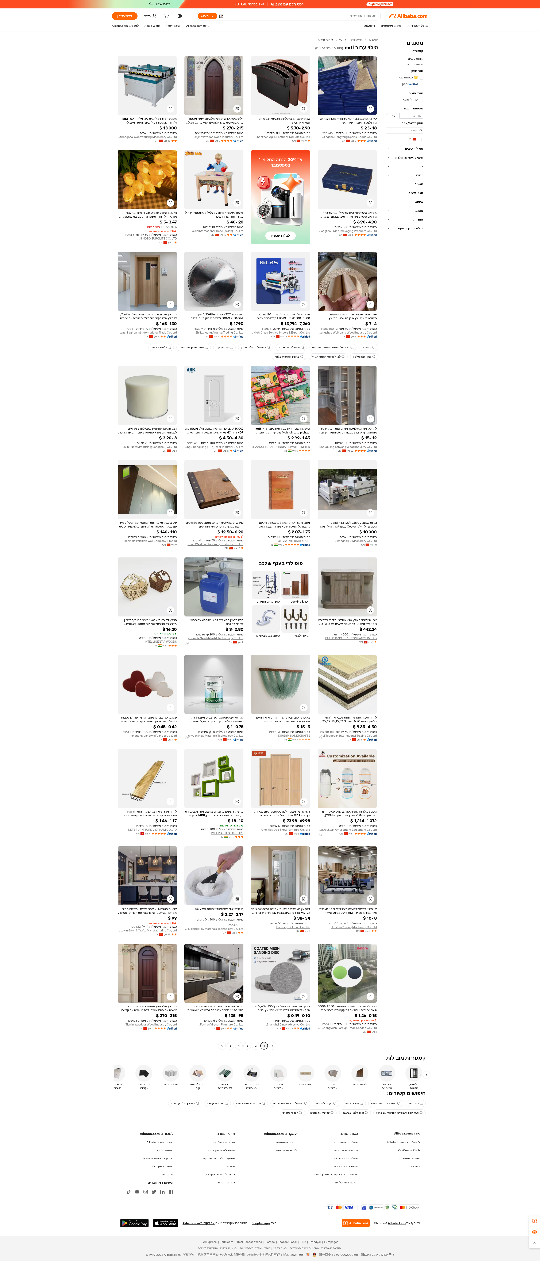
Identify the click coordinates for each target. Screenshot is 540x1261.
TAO (303, 1242)
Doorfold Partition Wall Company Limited (150, 540)
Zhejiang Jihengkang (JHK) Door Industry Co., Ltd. (213, 446)
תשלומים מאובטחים (345, 1142)
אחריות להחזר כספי (346, 1150)
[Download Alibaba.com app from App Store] (165, 1223)
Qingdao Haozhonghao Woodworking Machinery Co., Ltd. (147, 137)
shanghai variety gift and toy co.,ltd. (154, 735)
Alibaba (373, 40)
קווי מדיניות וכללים (346, 1182)
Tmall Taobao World (249, 1242)
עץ (340, 40)
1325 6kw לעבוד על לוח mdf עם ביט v (397, 1112)
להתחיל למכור (164, 1150)
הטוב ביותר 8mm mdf (383, 1103)
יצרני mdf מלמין (362, 356)
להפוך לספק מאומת (160, 1166)
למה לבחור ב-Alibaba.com (403, 1142)
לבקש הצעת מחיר (286, 1150)
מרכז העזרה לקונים (223, 1142)
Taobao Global (287, 1242)
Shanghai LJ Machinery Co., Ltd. (356, 540)
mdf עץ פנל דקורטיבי (183, 1103)
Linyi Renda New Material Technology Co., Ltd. (213, 638)
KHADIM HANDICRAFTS (294, 735)
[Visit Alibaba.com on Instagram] (145, 1191)
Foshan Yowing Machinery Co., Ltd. (354, 927)
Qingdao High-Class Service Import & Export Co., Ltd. (280, 332)
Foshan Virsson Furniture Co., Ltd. (221, 1024)
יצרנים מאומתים (286, 1142)
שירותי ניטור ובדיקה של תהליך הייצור (335, 1174)
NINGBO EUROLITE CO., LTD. (158, 238)
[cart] (166, 16)
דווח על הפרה (226, 1182)
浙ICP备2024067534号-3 (377, 1254)
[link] (534, 1220)
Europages (331, 1242)
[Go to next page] (222, 1046)
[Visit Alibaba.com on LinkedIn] (162, 1191)
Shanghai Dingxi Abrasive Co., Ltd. (288, 1024)
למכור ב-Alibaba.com (160, 1142)
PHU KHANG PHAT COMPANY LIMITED (351, 638)
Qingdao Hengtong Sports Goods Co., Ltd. (349, 137)
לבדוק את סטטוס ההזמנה (157, 1158)
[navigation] (404, 543)
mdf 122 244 (352, 1103)
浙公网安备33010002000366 (339, 1254)
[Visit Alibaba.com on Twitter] (154, 1191)
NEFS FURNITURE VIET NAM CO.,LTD (152, 829)
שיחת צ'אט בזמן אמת (221, 1150)
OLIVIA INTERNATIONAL (294, 540)
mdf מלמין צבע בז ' (353, 1112)
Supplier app (261, 1223)
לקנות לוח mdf (324, 1103)
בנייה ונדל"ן (356, 40)
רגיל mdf (414, 1103)
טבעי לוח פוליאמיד (289, 347)
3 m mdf (366, 347)
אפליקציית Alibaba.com (198, 1223)
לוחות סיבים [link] (325, 40)
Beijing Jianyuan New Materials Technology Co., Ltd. (213, 735)
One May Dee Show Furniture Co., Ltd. (285, 829)
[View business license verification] (308, 1255)
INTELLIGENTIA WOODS (160, 641)
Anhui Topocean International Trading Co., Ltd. (347, 735)
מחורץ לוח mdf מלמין (286, 356)
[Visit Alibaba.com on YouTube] (137, 1191)
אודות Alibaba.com (407, 1133)
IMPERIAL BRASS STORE (227, 833)
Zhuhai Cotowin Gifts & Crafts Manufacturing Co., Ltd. (147, 930)
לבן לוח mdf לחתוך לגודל (326, 356)
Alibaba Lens (397, 1223)
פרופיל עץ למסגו (320, 1112)
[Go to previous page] (272, 1046)
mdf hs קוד (222, 347)
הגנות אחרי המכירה (346, 1166)
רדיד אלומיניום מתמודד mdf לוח (331, 347)
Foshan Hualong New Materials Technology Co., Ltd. (213, 928)
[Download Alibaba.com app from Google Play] (134, 1223)
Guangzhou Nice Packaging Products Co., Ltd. (347, 231)
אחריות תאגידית (409, 1158)
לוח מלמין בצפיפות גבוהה (288, 1103)
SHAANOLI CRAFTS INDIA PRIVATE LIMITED (280, 446)
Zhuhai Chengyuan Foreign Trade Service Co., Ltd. (347, 1028)
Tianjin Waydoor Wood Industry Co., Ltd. (217, 137)
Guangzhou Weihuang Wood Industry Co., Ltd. (347, 332)
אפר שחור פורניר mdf (248, 1103)
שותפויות (167, 1174)
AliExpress (210, 1242)
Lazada (270, 1242)
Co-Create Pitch (409, 1150)
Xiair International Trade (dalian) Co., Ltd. (217, 231)
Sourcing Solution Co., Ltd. (293, 927)
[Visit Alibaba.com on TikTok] (128, 1191)
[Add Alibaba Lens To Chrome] (356, 1223)
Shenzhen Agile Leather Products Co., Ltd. (282, 137)
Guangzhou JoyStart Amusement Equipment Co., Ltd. (347, 829)
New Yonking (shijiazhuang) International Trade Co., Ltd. (147, 332)
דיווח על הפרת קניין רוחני (219, 1174)
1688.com (226, 1242)
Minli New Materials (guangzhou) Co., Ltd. (150, 446)
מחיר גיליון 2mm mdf (191, 347)
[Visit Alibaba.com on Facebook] (170, 1191)
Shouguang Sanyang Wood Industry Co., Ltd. (348, 446)
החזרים (230, 1166)
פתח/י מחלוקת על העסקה (219, 1158)
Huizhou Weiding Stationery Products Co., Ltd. (213, 544)
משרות (415, 1166)
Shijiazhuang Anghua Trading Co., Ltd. (219, 332)
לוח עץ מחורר (290, 1112)
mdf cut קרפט (215, 1103)
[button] (221, 16)
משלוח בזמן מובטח (346, 1158)
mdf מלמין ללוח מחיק (253, 347)
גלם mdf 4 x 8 (159, 347)
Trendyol (315, 1242)
